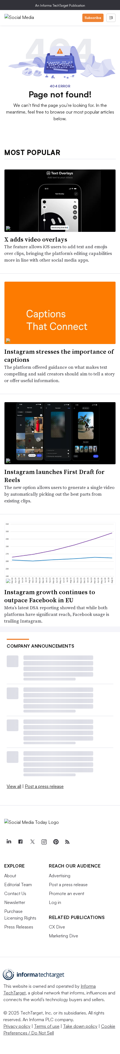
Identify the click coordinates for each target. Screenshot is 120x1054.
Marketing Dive (63, 935)
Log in (55, 902)
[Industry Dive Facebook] (20, 842)
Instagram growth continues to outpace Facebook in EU (49, 596)
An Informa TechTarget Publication (60, 5)
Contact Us (15, 893)
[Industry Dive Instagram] (44, 842)
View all (14, 786)
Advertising (59, 875)
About (10, 875)
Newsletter (14, 902)
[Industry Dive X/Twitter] (32, 842)
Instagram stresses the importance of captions (59, 355)
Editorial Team (18, 884)
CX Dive (57, 927)
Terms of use (46, 1026)
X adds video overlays (35, 239)
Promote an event (66, 893)
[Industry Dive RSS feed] (67, 842)
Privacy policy (16, 1026)
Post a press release (44, 786)
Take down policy (80, 1026)
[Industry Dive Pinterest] (55, 842)
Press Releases (18, 927)
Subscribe (93, 18)
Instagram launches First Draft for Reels (54, 476)
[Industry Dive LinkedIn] (9, 842)
